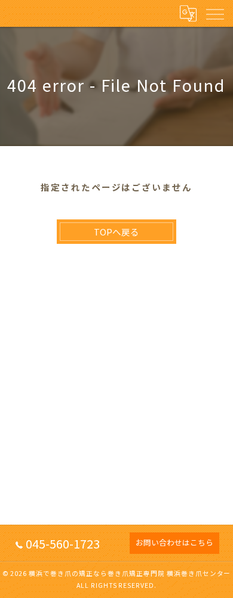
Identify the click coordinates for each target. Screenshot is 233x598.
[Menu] (214, 13)
